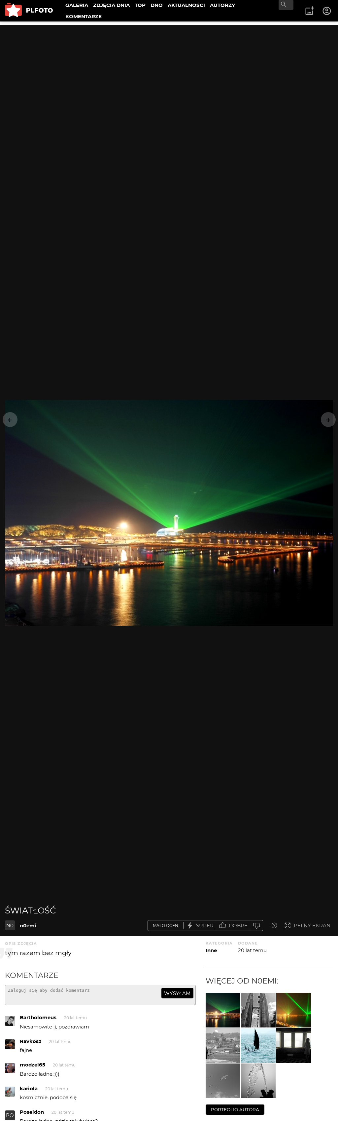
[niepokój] (293, 1045)
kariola (29, 1088)
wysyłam (177, 993)
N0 (10, 925)
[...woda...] (258, 1080)
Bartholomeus (38, 1017)
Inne (211, 950)
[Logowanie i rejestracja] (327, 11)
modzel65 (32, 1065)
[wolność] (223, 1080)
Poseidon (32, 1112)
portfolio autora (235, 1109)
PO (10, 1115)
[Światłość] (223, 1010)
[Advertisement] (169, 71)
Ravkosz (30, 1041)
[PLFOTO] (29, 10)
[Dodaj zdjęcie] (309, 11)
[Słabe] (256, 925)
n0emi (28, 925)
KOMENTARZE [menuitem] (83, 16)
